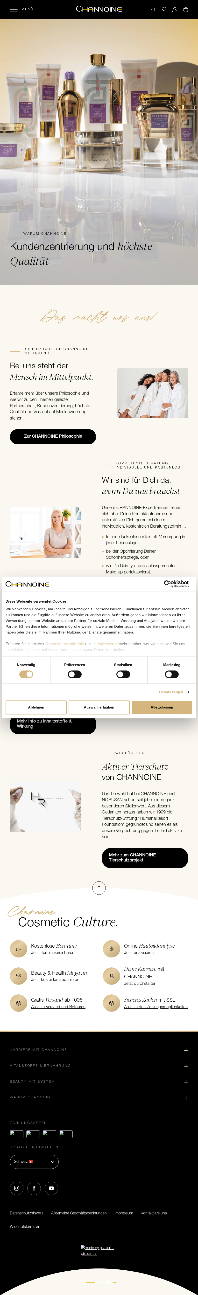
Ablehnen (36, 707)
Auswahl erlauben (99, 707)
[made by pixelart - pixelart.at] (99, 1251)
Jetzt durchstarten (140, 984)
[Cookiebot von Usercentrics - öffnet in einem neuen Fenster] (171, 583)
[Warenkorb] (185, 9)
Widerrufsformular (24, 1227)
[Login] (174, 9)
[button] (34, 1162)
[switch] (75, 674)
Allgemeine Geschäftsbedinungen (79, 1213)
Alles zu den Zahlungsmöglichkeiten (156, 1007)
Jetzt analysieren (139, 953)
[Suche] (153, 9)
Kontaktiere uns (154, 1213)
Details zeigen (171, 692)
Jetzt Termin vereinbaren (52, 953)
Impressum (123, 1213)
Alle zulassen (162, 707)
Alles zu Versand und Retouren (58, 1007)
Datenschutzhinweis (26, 1213)
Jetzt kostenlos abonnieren (55, 980)
